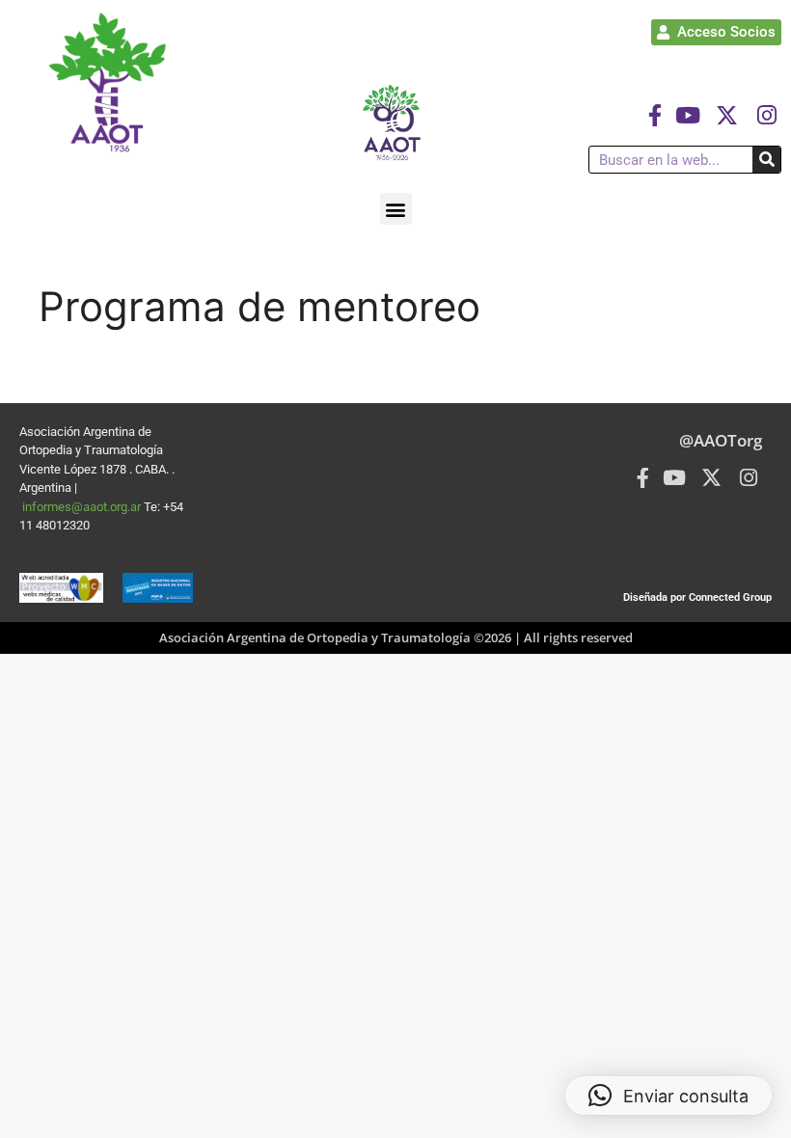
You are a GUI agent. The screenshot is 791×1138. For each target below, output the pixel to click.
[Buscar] (766, 160)
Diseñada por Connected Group (697, 597)
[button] (396, 209)
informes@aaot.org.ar (83, 507)
